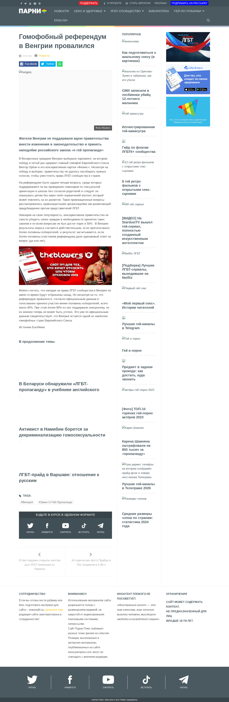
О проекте (114, 3)
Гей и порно (132, 350)
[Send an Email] (35, 3)
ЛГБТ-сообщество (125, 11)
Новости (61, 11)
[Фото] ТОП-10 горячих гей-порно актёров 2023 (137, 413)
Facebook (31, 63)
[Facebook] (22, 3)
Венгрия (27, 502)
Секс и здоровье (88, 11)
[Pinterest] (40, 3)
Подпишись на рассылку (189, 3)
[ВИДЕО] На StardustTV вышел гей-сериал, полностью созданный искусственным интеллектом (137, 230)
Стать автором (140, 3)
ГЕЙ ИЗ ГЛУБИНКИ (187, 11)
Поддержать (89, 3)
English (60, 20)
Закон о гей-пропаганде (56, 502)
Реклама (161, 3)
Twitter (50, 63)
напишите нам (54, 609)
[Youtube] (30, 3)
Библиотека (159, 11)
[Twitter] (25, 3)
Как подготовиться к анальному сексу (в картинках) (139, 57)
